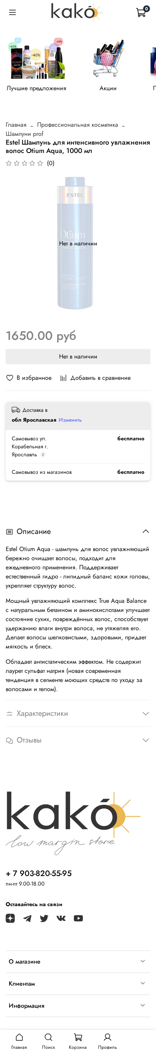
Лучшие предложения (36, 88)
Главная (16, 124)
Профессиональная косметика (77, 124)
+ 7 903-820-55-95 (39, 873)
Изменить (70, 419)
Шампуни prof (25, 133)
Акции (108, 88)
